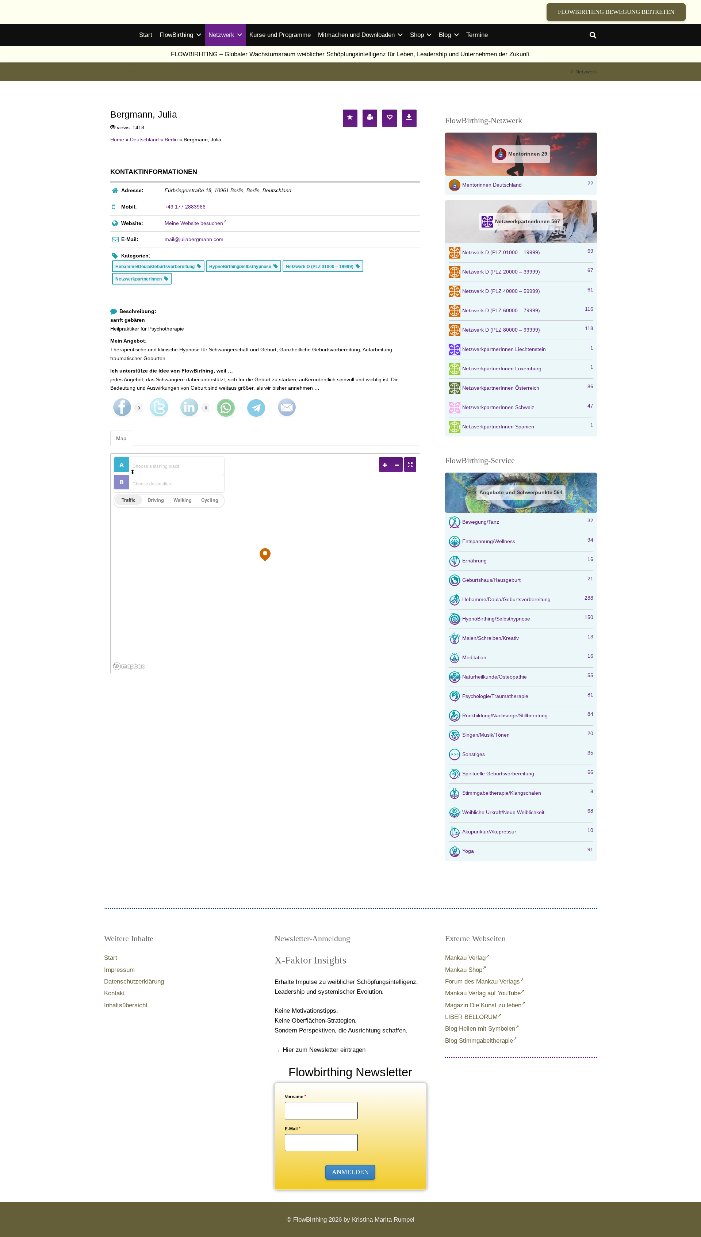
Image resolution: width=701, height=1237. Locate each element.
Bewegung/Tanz (527, 521)
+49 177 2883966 (185, 207)
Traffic (128, 499)
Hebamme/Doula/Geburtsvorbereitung (527, 598)
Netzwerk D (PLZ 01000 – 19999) (527, 251)
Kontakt (114, 993)
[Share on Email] (286, 408)
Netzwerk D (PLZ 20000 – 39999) (527, 271)
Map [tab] (121, 438)
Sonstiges (527, 753)
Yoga (527, 850)
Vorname (295, 1096)
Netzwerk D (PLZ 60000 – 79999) (527, 309)
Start (110, 957)
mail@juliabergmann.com (194, 239)
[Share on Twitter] (159, 408)
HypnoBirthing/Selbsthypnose (527, 618)
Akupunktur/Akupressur (527, 831)
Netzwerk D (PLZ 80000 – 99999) (527, 329)
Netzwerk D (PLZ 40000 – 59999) (527, 290)
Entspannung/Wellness (527, 540)
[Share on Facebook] (122, 408)
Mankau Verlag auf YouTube (483, 993)
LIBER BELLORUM (471, 1016)
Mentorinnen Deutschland (527, 184)
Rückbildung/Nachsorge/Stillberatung (527, 714)
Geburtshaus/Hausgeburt (527, 579)
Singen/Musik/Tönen (527, 734)
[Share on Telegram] (256, 408)
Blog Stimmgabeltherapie (479, 1040)
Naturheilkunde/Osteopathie (527, 676)
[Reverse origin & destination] (132, 472)
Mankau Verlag (465, 957)
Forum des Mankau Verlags (482, 981)
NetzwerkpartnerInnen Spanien (527, 425)
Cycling (209, 499)
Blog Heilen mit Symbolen (480, 1028)
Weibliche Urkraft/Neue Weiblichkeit (527, 811)
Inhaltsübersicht (126, 1005)
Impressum (119, 969)
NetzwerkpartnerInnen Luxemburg (527, 367)
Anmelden (350, 1172)
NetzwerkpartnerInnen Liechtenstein (527, 348)
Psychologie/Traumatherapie (527, 695)
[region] (265, 563)
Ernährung (527, 560)
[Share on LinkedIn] (189, 408)
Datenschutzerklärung (134, 981)
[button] (593, 35)
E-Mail (292, 1128)
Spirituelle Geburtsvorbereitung (527, 772)
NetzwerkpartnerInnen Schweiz (527, 406)
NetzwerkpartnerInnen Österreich (527, 387)
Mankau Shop (463, 969)
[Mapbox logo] (129, 666)
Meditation (527, 656)
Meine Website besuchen (194, 223)
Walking (182, 499)
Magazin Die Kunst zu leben (483, 1005)
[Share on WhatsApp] (226, 408)
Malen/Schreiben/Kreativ (527, 637)
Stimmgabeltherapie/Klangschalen (527, 792)
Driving (156, 499)
